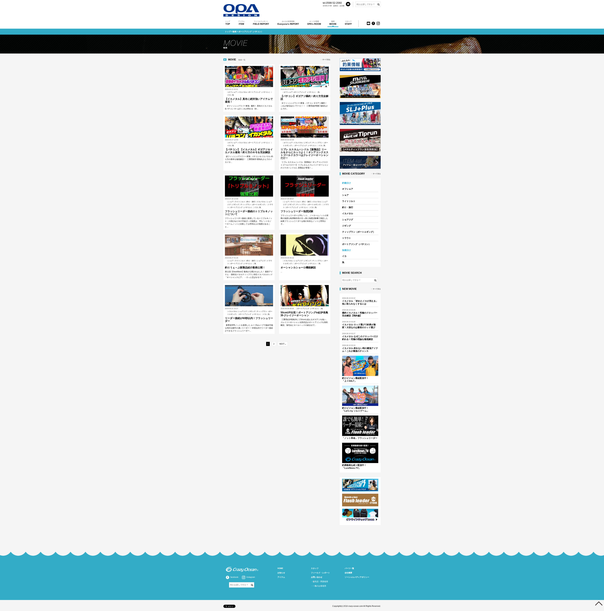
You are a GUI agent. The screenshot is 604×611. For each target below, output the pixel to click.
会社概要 (348, 573)
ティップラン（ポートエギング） (253, 204)
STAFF (348, 22)
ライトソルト (240, 202)
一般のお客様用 (319, 586)
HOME (280, 568)
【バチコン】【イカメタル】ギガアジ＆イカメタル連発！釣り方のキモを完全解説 (249, 151)
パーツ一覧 (349, 568)
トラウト (346, 238)
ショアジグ (261, 261)
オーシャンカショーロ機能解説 (298, 267)
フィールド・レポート (320, 573)
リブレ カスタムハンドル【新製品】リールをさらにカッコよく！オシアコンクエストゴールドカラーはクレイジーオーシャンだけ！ (304, 153)
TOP (227, 22)
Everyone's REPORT (288, 22)
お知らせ (281, 573)
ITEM (241, 22)
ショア (230, 202)
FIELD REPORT (261, 22)
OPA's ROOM (314, 22)
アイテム (281, 577)
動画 (234, 32)
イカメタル (242, 92)
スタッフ (315, 568)
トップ (228, 32)
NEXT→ (282, 344)
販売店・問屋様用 (320, 581)
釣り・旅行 (251, 202)
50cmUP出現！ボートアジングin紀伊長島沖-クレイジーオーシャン (304, 314)
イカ (229, 95)
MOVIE (332, 22)
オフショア (232, 92)
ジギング (307, 143)
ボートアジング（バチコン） (259, 92)
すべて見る (326, 59)
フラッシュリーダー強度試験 (297, 211)
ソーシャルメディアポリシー (357, 577)
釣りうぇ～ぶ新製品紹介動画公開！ (245, 267)
